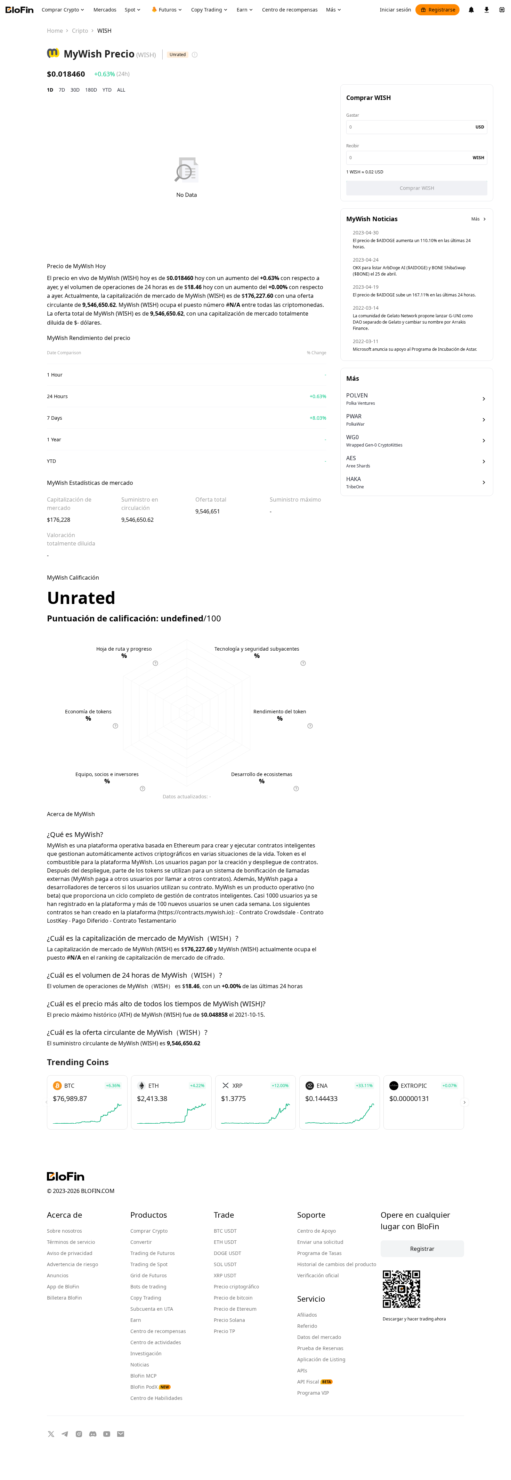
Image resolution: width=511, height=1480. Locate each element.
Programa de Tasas (319, 1253)
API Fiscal (314, 1381)
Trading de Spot (149, 1264)
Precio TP (224, 1331)
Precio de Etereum (235, 1308)
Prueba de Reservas (320, 1348)
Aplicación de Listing (321, 1359)
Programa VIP (313, 1392)
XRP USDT (225, 1275)
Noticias (139, 1364)
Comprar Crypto (149, 1230)
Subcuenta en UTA (151, 1308)
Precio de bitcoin (233, 1297)
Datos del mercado (319, 1337)
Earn (135, 1320)
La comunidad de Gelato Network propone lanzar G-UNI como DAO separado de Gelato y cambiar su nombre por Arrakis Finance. (413, 322)
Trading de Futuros (152, 1253)
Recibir (352, 146)
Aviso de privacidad (69, 1253)
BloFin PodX (149, 1387)
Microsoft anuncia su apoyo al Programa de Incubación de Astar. (415, 349)
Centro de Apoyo (316, 1230)
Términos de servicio (71, 1242)
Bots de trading (148, 1286)
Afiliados (307, 1314)
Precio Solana (229, 1320)
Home (55, 30)
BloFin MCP (143, 1375)
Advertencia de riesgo (72, 1264)
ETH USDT (225, 1242)
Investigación (146, 1353)
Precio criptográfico (236, 1286)
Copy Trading (145, 1297)
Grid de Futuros (148, 1275)
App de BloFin (63, 1286)
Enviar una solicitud (320, 1242)
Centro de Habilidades (156, 1398)
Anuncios (57, 1275)
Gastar (352, 115)
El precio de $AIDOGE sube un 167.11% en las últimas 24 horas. (414, 295)
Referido (307, 1326)
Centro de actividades (155, 1342)
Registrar (422, 1249)
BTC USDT (225, 1230)
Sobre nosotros (64, 1230)
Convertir (141, 1242)
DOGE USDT (227, 1253)
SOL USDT (225, 1264)
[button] (464, 1102)
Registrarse (442, 9)
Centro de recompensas (158, 1331)
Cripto (80, 30)
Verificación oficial (318, 1275)
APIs (302, 1370)
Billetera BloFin (64, 1297)
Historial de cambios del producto (336, 1264)
